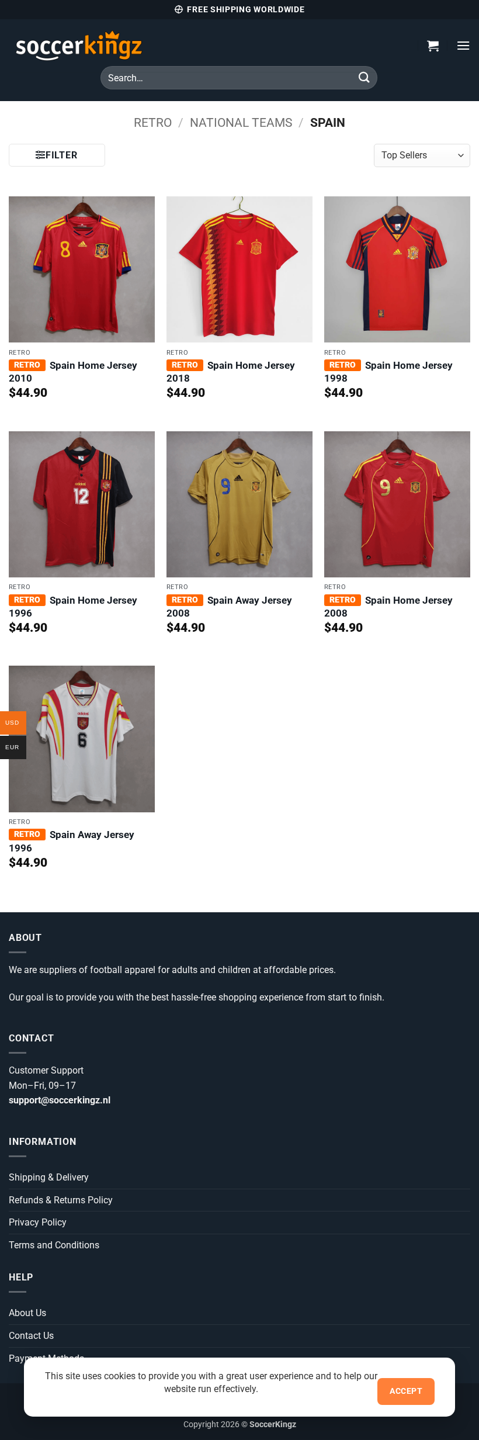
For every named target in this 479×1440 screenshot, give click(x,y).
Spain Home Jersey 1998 (388, 371)
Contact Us (31, 1335)
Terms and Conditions (54, 1245)
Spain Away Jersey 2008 (229, 606)
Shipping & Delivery (49, 1177)
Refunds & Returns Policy (61, 1200)
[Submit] (364, 77)
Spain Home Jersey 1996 (73, 606)
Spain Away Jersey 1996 (71, 841)
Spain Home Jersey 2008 (388, 606)
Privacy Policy (38, 1222)
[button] (433, 45)
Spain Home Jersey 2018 (230, 371)
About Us (27, 1312)
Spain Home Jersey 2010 (73, 371)
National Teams (241, 123)
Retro (153, 123)
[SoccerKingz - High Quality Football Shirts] (125, 45)
